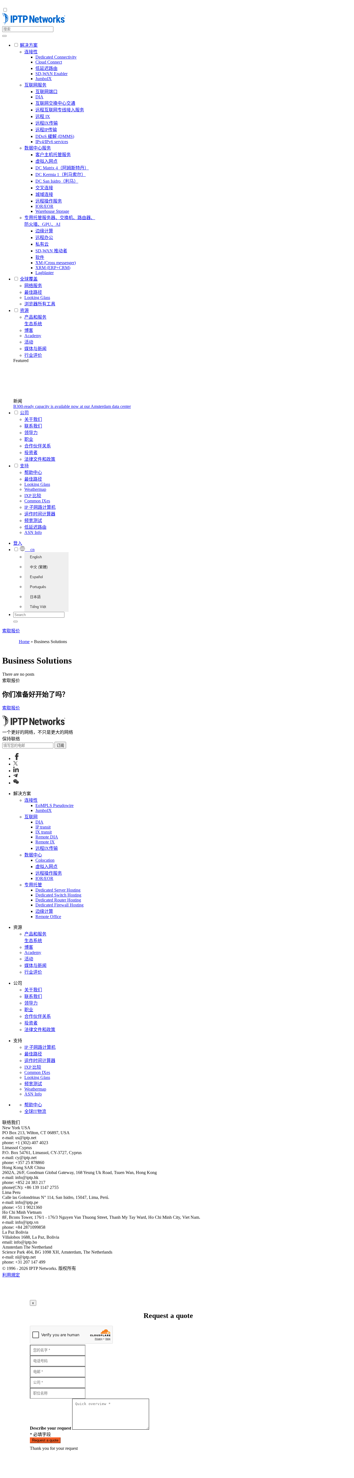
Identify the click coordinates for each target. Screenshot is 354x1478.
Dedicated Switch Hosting (58, 895)
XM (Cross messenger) (55, 262)
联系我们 (33, 426)
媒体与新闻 (35, 348)
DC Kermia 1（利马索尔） (60, 174)
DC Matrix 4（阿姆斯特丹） (62, 168)
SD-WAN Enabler (51, 73)
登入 (17, 543)
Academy (32, 335)
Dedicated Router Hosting (58, 900)
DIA (39, 97)
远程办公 (44, 237)
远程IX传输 (46, 123)
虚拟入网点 (46, 161)
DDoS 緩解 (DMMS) (54, 136)
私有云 (42, 244)
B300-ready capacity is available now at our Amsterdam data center (72, 406)
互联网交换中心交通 (55, 103)
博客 (28, 330)
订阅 (60, 745)
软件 (39, 257)
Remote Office (48, 916)
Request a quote (45, 1440)
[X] (15, 764)
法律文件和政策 (39, 459)
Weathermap (35, 489)
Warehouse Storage (52, 211)
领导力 (31, 432)
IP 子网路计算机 (40, 507)
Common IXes (37, 501)
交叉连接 (44, 187)
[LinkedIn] (16, 770)
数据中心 (33, 855)
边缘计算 (44, 231)
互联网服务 (35, 85)
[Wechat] (16, 782)
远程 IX (42, 116)
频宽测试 (33, 520)
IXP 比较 (32, 495)
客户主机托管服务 (53, 154)
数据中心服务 (37, 148)
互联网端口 (46, 91)
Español (36, 577)
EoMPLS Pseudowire (54, 805)
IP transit (43, 827)
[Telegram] (15, 776)
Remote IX (45, 842)
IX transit (43, 832)
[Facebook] (16, 758)
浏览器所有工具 (39, 304)
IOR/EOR (44, 206)
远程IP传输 (46, 129)
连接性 (31, 51)
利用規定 (11, 1275)
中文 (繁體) (39, 567)
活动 (28, 342)
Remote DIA (46, 837)
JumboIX (43, 78)
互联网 (31, 816)
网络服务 (33, 285)
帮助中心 (33, 472)
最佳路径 (33, 292)
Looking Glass (37, 297)
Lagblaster (44, 272)
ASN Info (33, 532)
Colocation (44, 860)
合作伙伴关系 (37, 446)
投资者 (31, 452)
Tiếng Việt (38, 607)
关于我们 (33, 419)
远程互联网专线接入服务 (59, 110)
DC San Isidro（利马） (56, 181)
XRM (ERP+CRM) (52, 267)
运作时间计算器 (39, 514)
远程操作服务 (48, 201)
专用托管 (33, 884)
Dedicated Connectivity (56, 57)
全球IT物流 (35, 1111)
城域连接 (44, 194)
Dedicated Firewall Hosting (59, 905)
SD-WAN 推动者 (51, 250)
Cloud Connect (48, 62)
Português (38, 587)
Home (24, 641)
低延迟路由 (46, 68)
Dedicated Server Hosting (57, 890)
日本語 (35, 597)
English (36, 557)
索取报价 (11, 630)
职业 (28, 439)
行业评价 (33, 355)
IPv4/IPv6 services (51, 141)
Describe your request (50, 1428)
